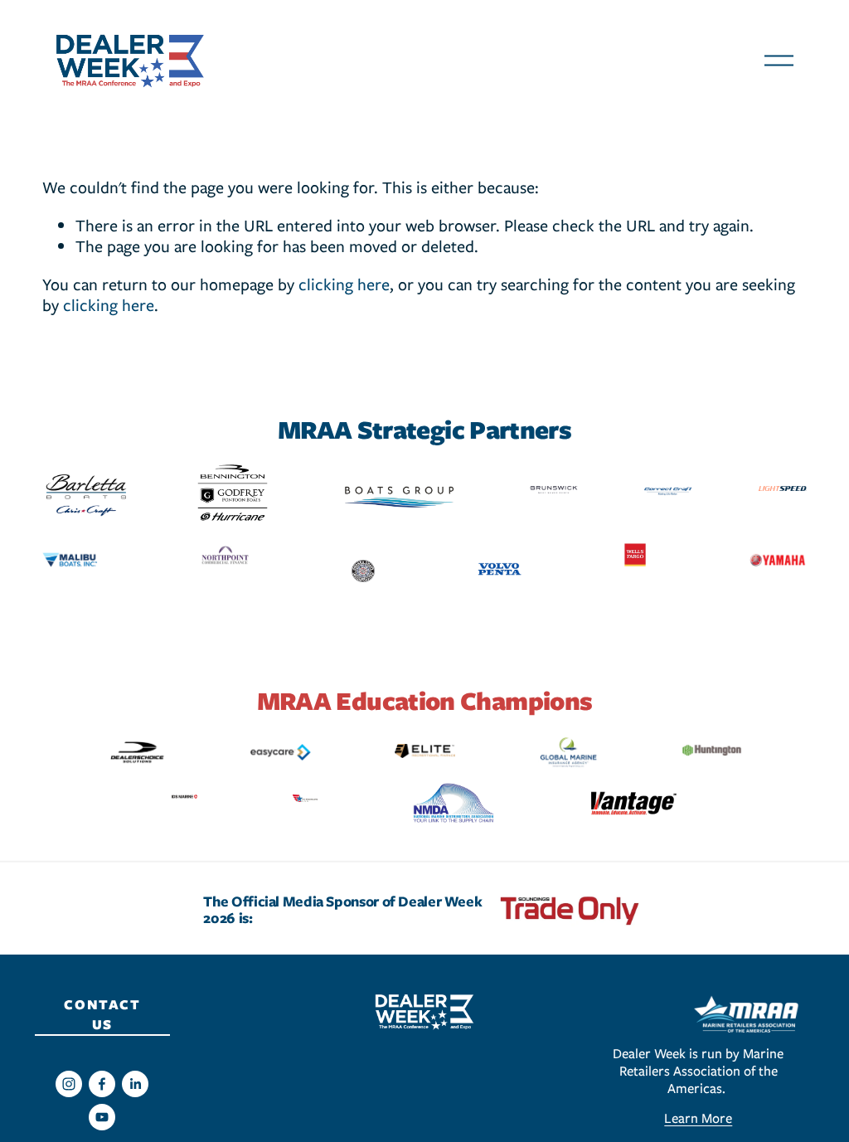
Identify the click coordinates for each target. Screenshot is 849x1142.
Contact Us (102, 1014)
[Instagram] (69, 1084)
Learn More (698, 1118)
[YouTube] (102, 1117)
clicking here (344, 284)
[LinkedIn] (135, 1084)
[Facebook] (102, 1084)
